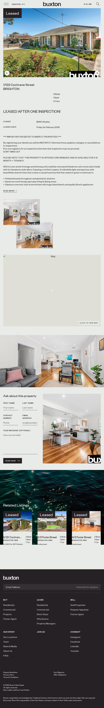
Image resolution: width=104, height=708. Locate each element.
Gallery (51, 705)
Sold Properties (77, 604)
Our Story (9, 631)
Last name (28, 403)
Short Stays (42, 614)
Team (6, 641)
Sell (73, 599)
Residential (8, 604)
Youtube (74, 650)
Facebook (75, 641)
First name (9, 403)
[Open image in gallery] (34, 235)
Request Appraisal (79, 609)
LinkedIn (74, 646)
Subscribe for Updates (87, 586)
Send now (10, 461)
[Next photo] (97, 73)
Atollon (26, 690)
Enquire (17, 705)
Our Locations (10, 636)
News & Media (10, 646)
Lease (40, 599)
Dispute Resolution (10, 672)
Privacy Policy (8, 674)
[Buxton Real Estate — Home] (52, 4)
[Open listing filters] (98, 4)
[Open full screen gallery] (52, 42)
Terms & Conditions (10, 677)
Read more (9, 191)
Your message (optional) (16, 430)
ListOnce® (16, 690)
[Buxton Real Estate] (52, 578)
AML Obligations (60, 674)
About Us (7, 650)
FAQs (5, 655)
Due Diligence (59, 672)
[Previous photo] (7, 73)
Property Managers (46, 623)
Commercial (9, 609)
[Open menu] (6, 4)
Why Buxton (43, 618)
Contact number (8, 416)
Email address (27, 416)
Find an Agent (10, 618)
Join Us (41, 631)
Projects (7, 614)
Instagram (75, 636)
